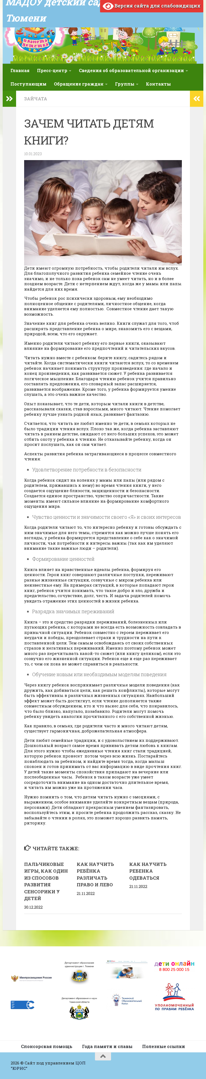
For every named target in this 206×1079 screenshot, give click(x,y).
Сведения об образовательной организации (131, 70)
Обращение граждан (79, 84)
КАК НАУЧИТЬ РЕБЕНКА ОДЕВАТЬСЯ (148, 871)
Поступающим (28, 84)
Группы (124, 84)
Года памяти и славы (107, 1046)
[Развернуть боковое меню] (9, 99)
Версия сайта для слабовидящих (157, 5)
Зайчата (35, 98)
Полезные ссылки (163, 1046)
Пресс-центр (52, 70)
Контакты (158, 84)
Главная (20, 70)
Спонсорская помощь (46, 1046)
